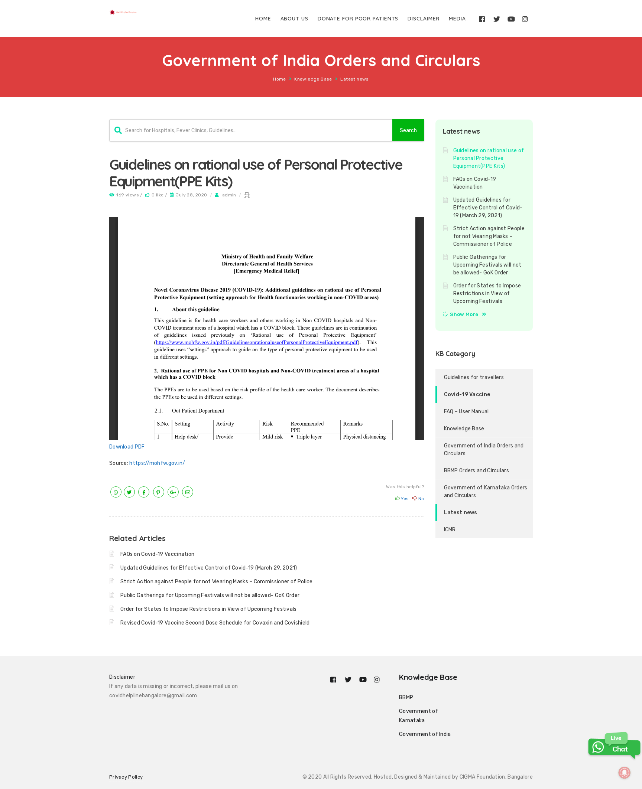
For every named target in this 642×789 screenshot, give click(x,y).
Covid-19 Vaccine (467, 394)
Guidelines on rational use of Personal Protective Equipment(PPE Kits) (488, 158)
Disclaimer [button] (122, 677)
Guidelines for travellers (474, 377)
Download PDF (127, 447)
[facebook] (143, 492)
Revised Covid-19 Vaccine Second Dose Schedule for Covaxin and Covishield (215, 623)
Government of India (425, 734)
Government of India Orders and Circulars (484, 450)
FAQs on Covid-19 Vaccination (157, 554)
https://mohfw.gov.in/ (157, 463)
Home (263, 18)
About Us (294, 18)
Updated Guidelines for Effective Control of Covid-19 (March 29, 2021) (208, 568)
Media (457, 18)
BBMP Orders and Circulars (476, 470)
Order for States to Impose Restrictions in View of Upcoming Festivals (208, 609)
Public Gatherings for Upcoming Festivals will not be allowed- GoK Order (209, 595)
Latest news (354, 79)
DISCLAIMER (424, 18)
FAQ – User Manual (466, 411)
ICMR (450, 529)
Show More (464, 314)
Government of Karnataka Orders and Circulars (486, 492)
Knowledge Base (313, 79)
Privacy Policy (126, 777)
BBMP (406, 697)
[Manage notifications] (624, 773)
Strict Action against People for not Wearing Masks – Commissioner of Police (216, 581)
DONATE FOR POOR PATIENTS (358, 18)
